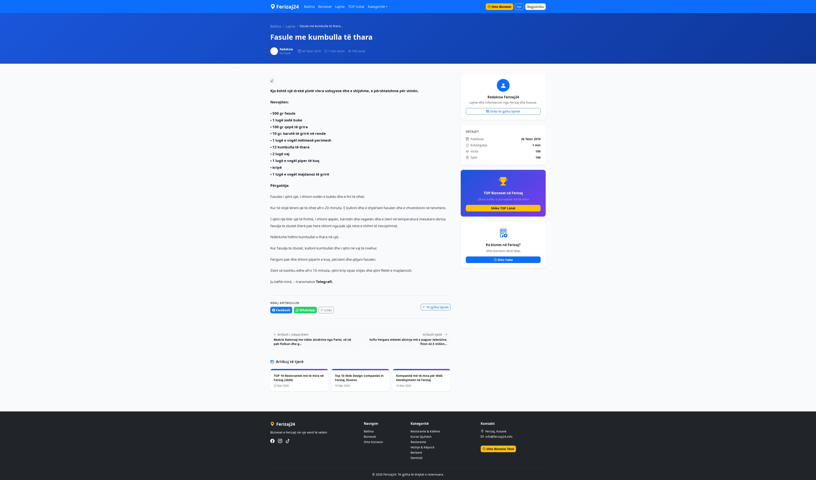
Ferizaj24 (287, 6)
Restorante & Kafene (425, 431)
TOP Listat (356, 6)
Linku (328, 310)
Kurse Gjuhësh (421, 437)
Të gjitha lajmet (437, 307)
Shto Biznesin (501, 7)
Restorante (418, 442)
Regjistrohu (535, 7)
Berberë (416, 452)
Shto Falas (505, 260)
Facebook (283, 310)
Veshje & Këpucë (422, 447)
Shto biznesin (373, 442)
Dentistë (416, 458)
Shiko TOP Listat (503, 208)
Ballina (309, 6)
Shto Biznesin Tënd (500, 449)
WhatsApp (307, 310)
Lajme (340, 6)
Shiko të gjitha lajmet (505, 111)
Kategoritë (376, 6)
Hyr (519, 7)
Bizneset (325, 6)
